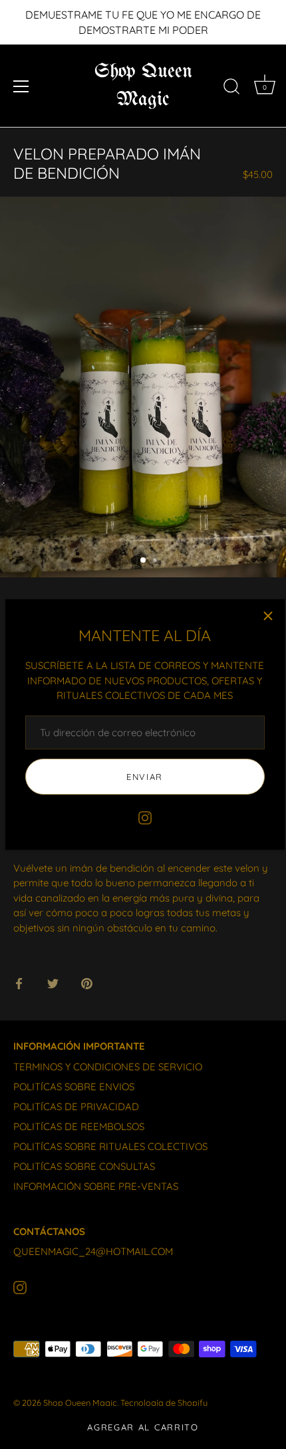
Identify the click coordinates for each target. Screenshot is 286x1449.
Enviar (144, 776)
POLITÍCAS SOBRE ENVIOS (73, 1086)
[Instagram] (145, 817)
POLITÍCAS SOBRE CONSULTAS (84, 1166)
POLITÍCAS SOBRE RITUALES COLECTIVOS (110, 1146)
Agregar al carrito (142, 1427)
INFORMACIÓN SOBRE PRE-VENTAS (95, 1186)
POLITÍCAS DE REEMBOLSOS (78, 1126)
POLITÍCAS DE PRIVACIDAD (76, 1106)
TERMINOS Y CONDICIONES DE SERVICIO (107, 1066)
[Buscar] (231, 88)
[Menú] (21, 86)
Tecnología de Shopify (164, 1402)
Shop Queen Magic (143, 85)
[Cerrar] (268, 615)
